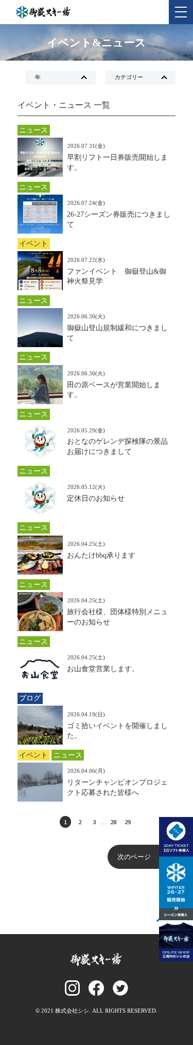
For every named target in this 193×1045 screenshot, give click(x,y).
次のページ (134, 857)
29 (128, 822)
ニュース (33, 130)
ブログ (30, 698)
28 (113, 822)
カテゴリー (129, 77)
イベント (33, 243)
